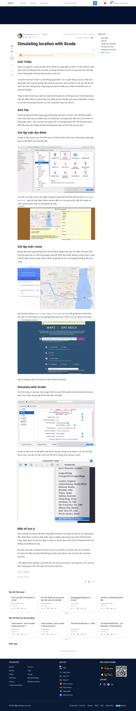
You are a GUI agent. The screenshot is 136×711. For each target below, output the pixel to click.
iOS (20, 572)
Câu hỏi (11, 670)
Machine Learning (34, 681)
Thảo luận (12, 678)
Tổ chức (30, 667)
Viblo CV (65, 680)
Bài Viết (23, 3)
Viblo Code (66, 672)
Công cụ (11, 681)
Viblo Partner (67, 687)
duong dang (27, 34)
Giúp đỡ (89, 705)
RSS (102, 705)
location (26, 572)
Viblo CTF (66, 676)
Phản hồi (82, 705)
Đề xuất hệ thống (33, 678)
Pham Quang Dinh (17, 603)
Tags (29, 670)
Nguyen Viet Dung (106, 603)
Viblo (64, 668)
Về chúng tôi (74, 705)
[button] (106, 3)
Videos (11, 674)
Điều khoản (109, 705)
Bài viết (11, 667)
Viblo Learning (67, 684)
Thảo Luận (43, 3)
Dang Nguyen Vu (46, 603)
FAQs (96, 705)
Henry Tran (74, 603)
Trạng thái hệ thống (15, 685)
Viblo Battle (67, 691)
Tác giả (30, 674)
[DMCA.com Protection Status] (120, 705)
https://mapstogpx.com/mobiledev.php (51, 313)
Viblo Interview (68, 695)
